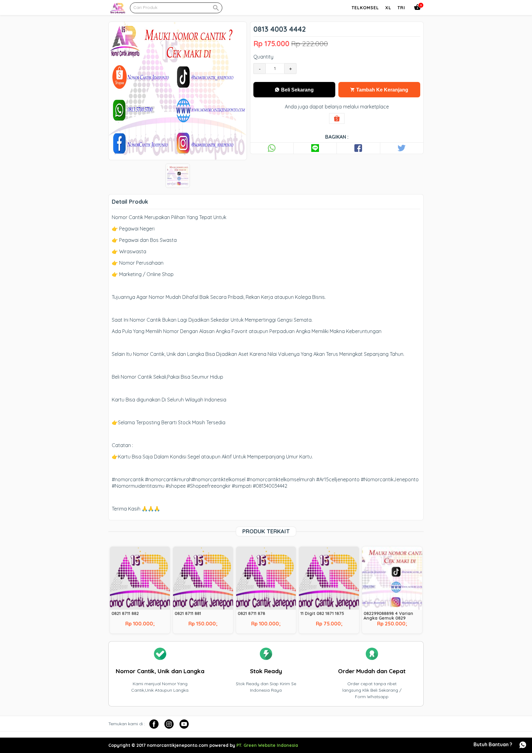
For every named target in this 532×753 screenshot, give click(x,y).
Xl (388, 7)
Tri (401, 7)
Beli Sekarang (297, 89)
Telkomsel (365, 7)
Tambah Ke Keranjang (381, 89)
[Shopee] (337, 118)
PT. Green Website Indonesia (267, 745)
